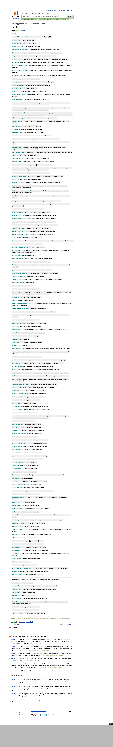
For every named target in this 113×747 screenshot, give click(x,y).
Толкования (40, 19)
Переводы (48, 19)
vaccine (13, 639)
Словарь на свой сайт (63, 10)
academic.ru (16, 18)
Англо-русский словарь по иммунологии (28, 19)
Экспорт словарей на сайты (17, 714)
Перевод (22, 30)
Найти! (70, 16)
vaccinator (17, 624)
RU (71, 10)
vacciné (13, 653)
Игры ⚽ (65, 19)
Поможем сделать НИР (26, 622)
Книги (56, 19)
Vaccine (13, 646)
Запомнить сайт (52, 10)
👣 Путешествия (16, 712)
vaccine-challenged (65, 624)
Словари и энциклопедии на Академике (35, 13)
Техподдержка (34, 710)
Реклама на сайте (42, 710)
